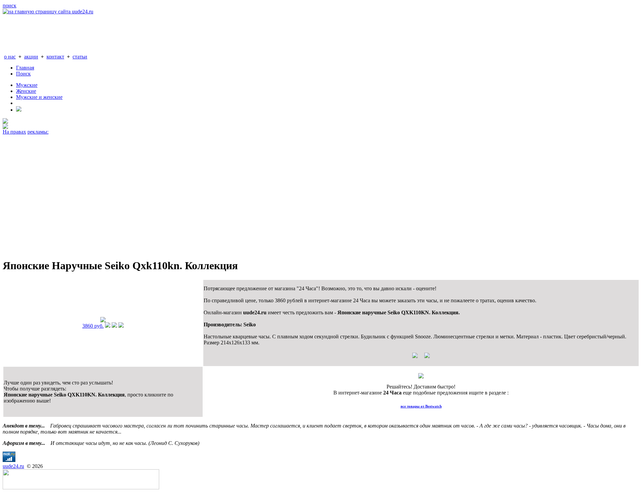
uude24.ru (13, 466)
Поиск (23, 73)
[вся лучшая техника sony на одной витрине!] (5, 122)
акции (31, 56)
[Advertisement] (203, 193)
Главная (25, 67)
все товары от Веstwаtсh (421, 406)
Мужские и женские (39, 97)
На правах (14, 132)
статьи (80, 56)
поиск (9, 5)
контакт (55, 56)
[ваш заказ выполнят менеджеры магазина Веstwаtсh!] (421, 376)
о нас (10, 56)
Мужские (26, 85)
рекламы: (37, 132)
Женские (26, 91)
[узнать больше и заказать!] (107, 326)
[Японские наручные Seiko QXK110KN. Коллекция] (103, 320)
